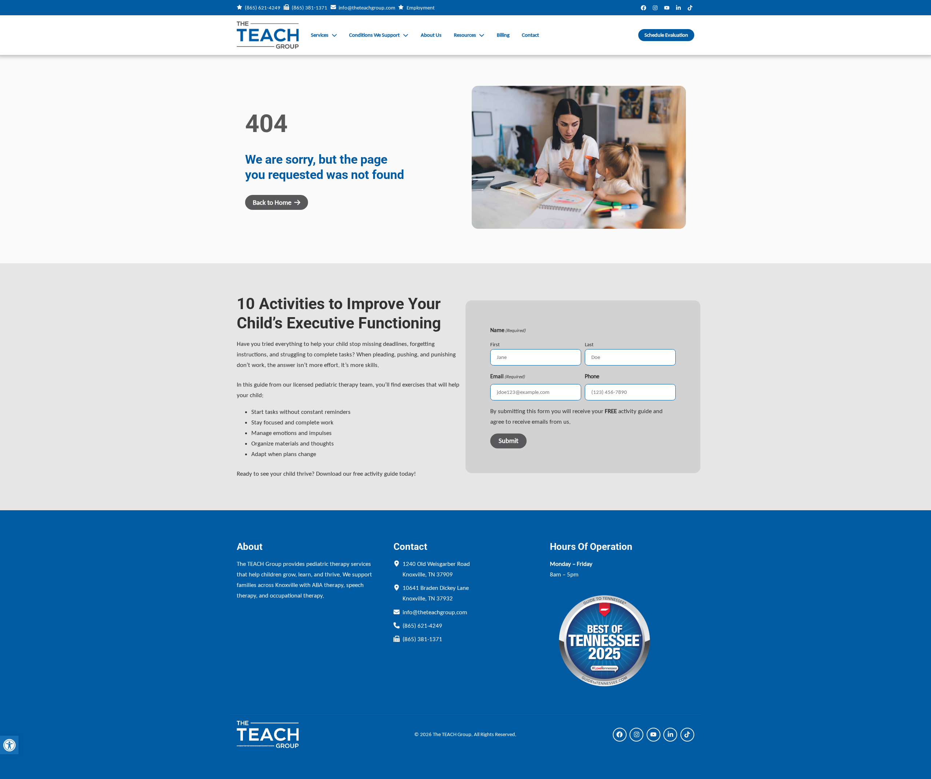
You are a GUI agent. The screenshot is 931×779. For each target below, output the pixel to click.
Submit (508, 440)
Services (319, 35)
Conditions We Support (374, 35)
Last (589, 344)
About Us (431, 35)
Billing (503, 35)
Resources (465, 35)
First (495, 344)
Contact (530, 35)
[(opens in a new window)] (643, 7)
